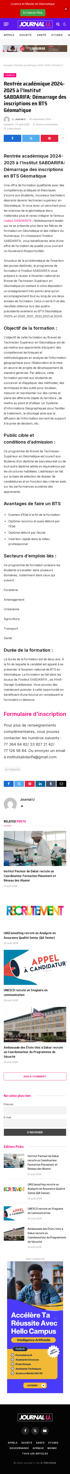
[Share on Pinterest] (49, 138)
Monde (52, 1448)
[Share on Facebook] (12, 138)
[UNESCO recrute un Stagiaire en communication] (35, 967)
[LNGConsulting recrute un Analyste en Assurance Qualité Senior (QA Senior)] (35, 910)
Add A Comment (35, 1076)
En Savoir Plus (32, 12)
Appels (9, 34)
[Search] (58, 24)
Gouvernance (19, 1448)
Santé (41, 34)
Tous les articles (35, 1453)
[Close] (65, 9)
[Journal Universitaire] (35, 24)
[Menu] (6, 24)
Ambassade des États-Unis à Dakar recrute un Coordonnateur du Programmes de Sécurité (33, 1052)
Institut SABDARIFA (17, 221)
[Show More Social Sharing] (62, 138)
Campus (10, 75)
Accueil (8, 65)
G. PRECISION (48, 1462)
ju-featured (12, 769)
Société (25, 34)
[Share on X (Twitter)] (31, 138)
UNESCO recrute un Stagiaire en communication (26, 992)
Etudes (57, 34)
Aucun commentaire (47, 124)
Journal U (20, 119)
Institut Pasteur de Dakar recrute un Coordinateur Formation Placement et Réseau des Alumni (30, 876)
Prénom (8, 1104)
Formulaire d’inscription (35, 713)
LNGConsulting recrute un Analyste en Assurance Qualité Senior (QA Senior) (30, 935)
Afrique (38, 1448)
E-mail (7, 1117)
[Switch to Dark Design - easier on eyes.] (64, 24)
